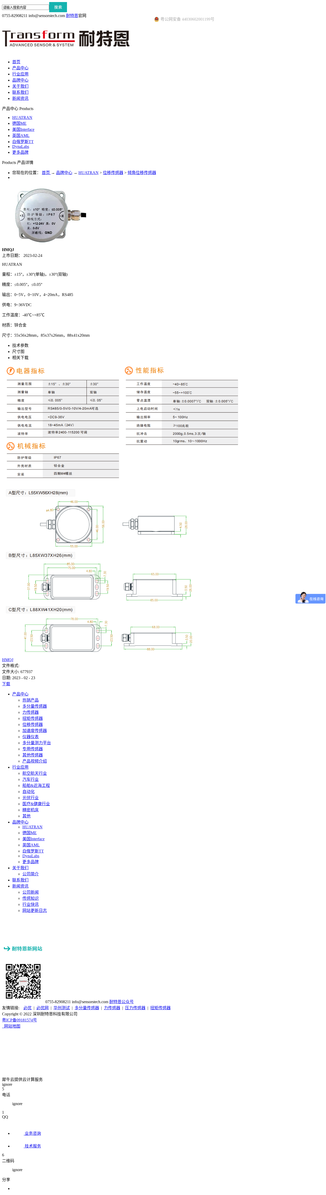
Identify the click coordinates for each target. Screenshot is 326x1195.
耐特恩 (72, 15)
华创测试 (61, 1008)
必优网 (42, 1008)
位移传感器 (113, 172)
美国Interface (23, 129)
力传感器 (112, 1008)
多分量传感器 (87, 1008)
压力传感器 (135, 1008)
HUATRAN (22, 117)
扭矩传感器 (160, 1008)
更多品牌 (20, 152)
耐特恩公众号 (121, 1002)
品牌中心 (64, 172)
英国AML (21, 135)
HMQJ (7, 660)
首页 (16, 62)
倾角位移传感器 (142, 172)
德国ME (19, 123)
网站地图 (11, 1026)
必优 (27, 1008)
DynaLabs (20, 146)
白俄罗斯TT (23, 141)
